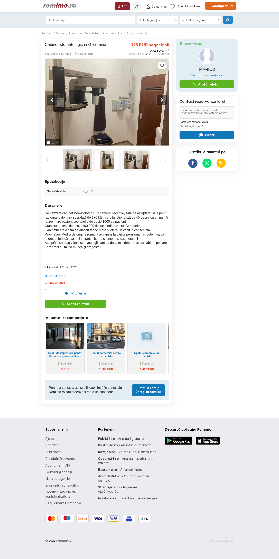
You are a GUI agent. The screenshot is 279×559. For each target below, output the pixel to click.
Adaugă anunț (222, 6)
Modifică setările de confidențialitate (60, 494)
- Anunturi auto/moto (125, 445)
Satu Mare (51, 53)
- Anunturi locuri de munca (127, 452)
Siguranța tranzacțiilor (62, 485)
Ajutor (50, 439)
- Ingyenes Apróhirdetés (117, 489)
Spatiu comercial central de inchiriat (106, 354)
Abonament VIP (57, 465)
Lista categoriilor (58, 479)
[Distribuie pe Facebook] (193, 163)
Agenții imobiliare (189, 6)
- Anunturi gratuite (121, 439)
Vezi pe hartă (85, 53)
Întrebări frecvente (60, 459)
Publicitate (53, 452)
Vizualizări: (57, 276)
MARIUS (207, 69)
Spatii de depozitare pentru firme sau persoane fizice (65, 354)
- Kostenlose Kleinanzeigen (127, 498)
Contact (51, 445)
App (124, 6)
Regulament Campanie (63, 503)
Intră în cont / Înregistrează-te (148, 390)
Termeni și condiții (59, 472)
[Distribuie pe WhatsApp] (207, 163)
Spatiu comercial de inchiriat (147, 354)
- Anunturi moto (120, 470)
